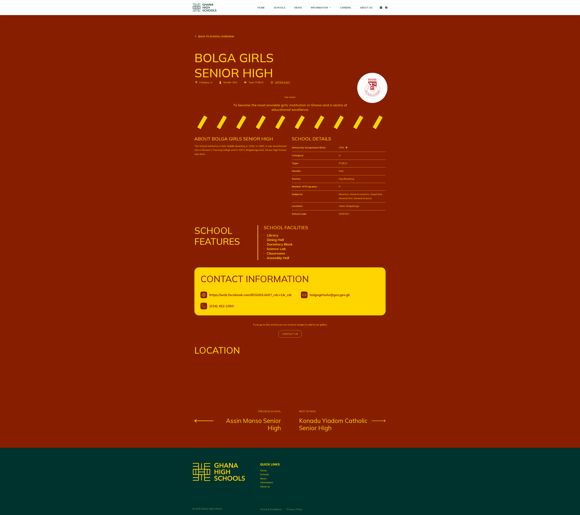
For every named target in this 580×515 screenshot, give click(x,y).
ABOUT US (366, 7)
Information (266, 482)
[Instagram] (381, 7)
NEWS (298, 7)
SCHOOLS (279, 7)
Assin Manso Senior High (253, 424)
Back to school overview (216, 36)
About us (265, 486)
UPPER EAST (282, 82)
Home (263, 470)
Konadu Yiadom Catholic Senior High (333, 424)
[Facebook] (386, 7)
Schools (264, 474)
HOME (261, 7)
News (263, 478)
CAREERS (345, 7)
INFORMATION (319, 7)
